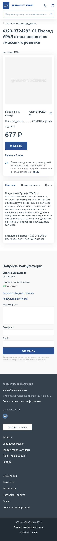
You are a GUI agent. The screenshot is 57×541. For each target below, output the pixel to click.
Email (6, 338)
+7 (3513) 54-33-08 (45, 5)
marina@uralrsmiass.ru (15, 389)
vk (5, 416)
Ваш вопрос (10, 304)
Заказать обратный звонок (18, 293)
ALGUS (35, 532)
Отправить (28, 350)
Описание (10, 185)
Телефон (8, 327)
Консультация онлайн (15, 298)
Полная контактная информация (22, 401)
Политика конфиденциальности (28, 527)
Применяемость (30, 185)
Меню (6, 5)
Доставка (50, 185)
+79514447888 (22, 282)
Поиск (51, 14)
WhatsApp (12, 285)
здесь (36, 171)
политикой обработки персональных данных (24, 359)
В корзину (16, 145)
